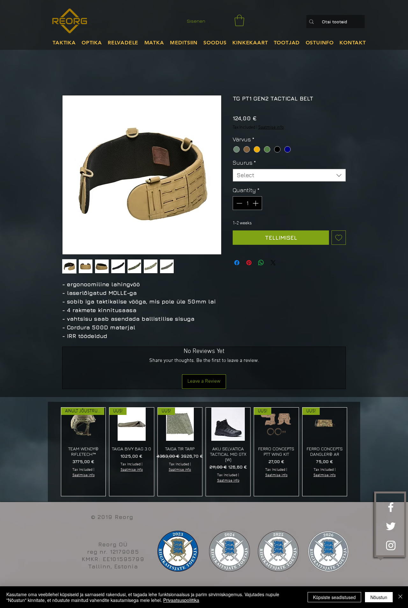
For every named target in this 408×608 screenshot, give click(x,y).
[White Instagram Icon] (390, 545)
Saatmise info (271, 127)
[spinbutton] (247, 203)
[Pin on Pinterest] (249, 262)
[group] (204, 452)
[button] (239, 20)
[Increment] (256, 203)
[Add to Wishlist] (339, 237)
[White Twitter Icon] (390, 526)
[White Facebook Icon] (390, 507)
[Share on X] (273, 262)
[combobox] (289, 175)
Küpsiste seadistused (334, 597)
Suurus (244, 162)
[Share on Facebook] (237, 262)
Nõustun (378, 597)
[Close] (400, 597)
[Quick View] (228, 424)
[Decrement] (239, 203)
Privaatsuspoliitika (181, 600)
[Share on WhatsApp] (261, 262)
